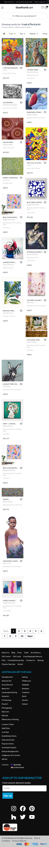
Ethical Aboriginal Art (10, 751)
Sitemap (40, 660)
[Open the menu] (2, 7)
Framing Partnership (16, 660)
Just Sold (5, 732)
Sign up (8, 795)
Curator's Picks (8, 724)
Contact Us (30, 660)
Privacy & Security (19, 841)
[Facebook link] (24, 811)
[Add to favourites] (21, 68)
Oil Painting (6, 700)
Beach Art (5, 688)
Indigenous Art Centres (11, 755)
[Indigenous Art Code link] (24, 827)
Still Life (5, 715)
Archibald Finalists (9, 747)
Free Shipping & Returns (32, 656)
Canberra (25, 692)
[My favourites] (42, 7)
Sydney (25, 677)
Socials (20, 664)
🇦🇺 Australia (16, 765)
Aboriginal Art (7, 677)
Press (19, 652)
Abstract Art (7, 681)
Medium (33, 34)
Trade (26, 652)
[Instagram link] (15, 811)
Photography (7, 708)
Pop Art (5, 704)
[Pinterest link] (33, 811)
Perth (24, 696)
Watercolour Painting (10, 719)
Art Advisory (36, 652)
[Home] (24, 7)
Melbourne (26, 681)
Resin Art (5, 712)
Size (21, 34)
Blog (13, 652)
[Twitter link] (24, 820)
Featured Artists (8, 740)
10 (22, 636)
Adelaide (25, 685)
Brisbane (25, 688)
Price (11, 34)
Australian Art (7, 685)
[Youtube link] (33, 820)
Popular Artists (8, 744)
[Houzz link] (15, 820)
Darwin (25, 700)
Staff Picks (6, 728)
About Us (5, 652)
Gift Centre (6, 656)
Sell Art (4, 759)
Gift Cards (17, 656)
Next (30, 636)
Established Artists (9, 736)
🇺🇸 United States (17, 767)
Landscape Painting (9, 692)
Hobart (25, 704)
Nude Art (5, 696)
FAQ (3, 660)
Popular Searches (8, 664)
